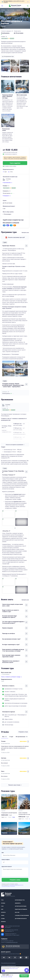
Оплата (2, 915)
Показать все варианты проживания (14, 444)
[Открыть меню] (2, 6)
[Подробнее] (12, 31)
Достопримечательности (21, 918)
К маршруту (6, 195)
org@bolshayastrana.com (12, 942)
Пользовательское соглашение (8, 962)
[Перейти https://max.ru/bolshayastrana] (7, 225)
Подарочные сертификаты (21, 909)
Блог (2, 909)
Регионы (3, 903)
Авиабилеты (18, 903)
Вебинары (3, 921)
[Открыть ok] (15, 957)
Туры (2, 900)
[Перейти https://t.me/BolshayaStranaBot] (11, 225)
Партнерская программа (20, 906)
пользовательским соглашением (8, 886)
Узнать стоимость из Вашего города (11, 676)
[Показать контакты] (28, 6)
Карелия (19, 10)
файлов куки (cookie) (13, 968)
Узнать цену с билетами (7, 976)
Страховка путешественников (22, 915)
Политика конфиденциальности (8, 965)
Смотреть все (25, 232)
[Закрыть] (26, 245)
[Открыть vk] (9, 957)
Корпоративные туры (20, 900)
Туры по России (11, 10)
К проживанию (7, 182)
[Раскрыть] (26, 384)
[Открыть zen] (20, 957)
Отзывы (3, 918)
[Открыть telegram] (3, 957)
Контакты (3, 912)
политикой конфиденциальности (16, 885)
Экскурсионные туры (9, 56)
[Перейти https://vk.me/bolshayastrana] (4, 225)
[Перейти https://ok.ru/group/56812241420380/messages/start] (14, 225)
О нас (2, 906)
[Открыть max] (26, 957)
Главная (3, 10)
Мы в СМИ (17, 912)
